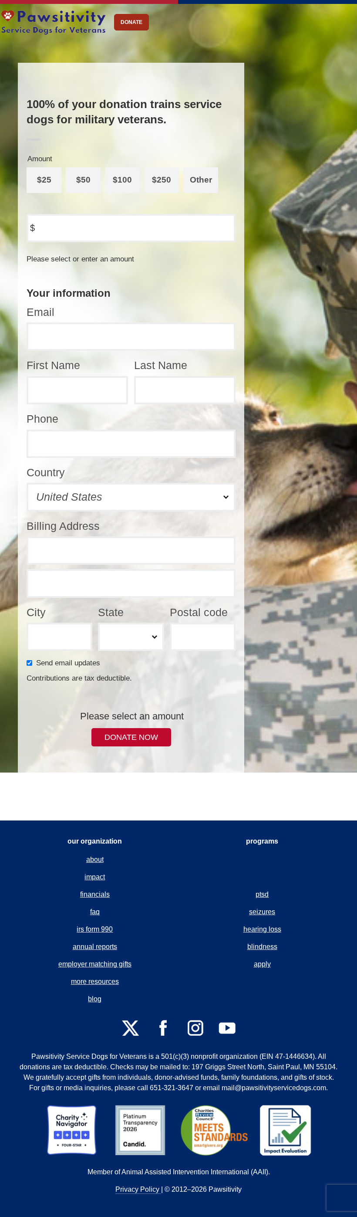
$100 (122, 179)
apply (262, 964)
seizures (262, 911)
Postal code (199, 612)
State (111, 612)
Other (201, 179)
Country (46, 472)
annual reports (95, 946)
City (36, 612)
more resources (95, 981)
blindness (262, 946)
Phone (42, 419)
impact (94, 877)
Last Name (160, 365)
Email (40, 312)
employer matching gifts (94, 964)
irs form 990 (95, 929)
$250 (161, 179)
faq (95, 911)
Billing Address (63, 526)
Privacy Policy (138, 1189)
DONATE (131, 22)
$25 (44, 179)
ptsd (262, 894)
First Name (53, 365)
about (95, 859)
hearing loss (262, 929)
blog (94, 999)
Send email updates (69, 663)
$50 (83, 179)
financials (95, 894)
